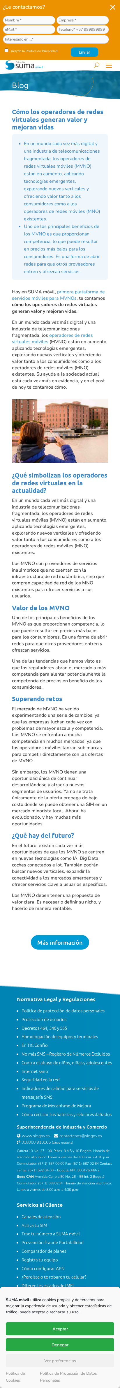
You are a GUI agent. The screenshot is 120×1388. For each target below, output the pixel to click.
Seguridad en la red (41, 1079)
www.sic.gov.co (36, 1136)
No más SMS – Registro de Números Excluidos (66, 1054)
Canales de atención (41, 1216)
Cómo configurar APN (43, 1268)
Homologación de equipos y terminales (60, 1036)
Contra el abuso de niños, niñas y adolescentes (67, 1062)
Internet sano (35, 1071)
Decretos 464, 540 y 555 (44, 1028)
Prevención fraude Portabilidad (53, 1242)
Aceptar (60, 1329)
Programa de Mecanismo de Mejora (56, 1105)
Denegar (60, 1345)
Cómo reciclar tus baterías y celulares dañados (67, 1114)
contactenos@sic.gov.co (80, 1136)
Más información (60, 942)
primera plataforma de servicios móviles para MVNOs (58, 295)
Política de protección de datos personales (63, 1010)
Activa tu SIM (34, 1225)
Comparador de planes (44, 1251)
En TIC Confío (35, 1045)
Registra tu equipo (40, 1260)
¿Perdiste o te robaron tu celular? (54, 1277)
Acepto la (34, 51)
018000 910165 (36, 1142)
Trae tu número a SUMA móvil (51, 1233)
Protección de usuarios (44, 1019)
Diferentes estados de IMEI (48, 1285)
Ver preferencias (60, 1361)
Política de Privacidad (42, 51)
